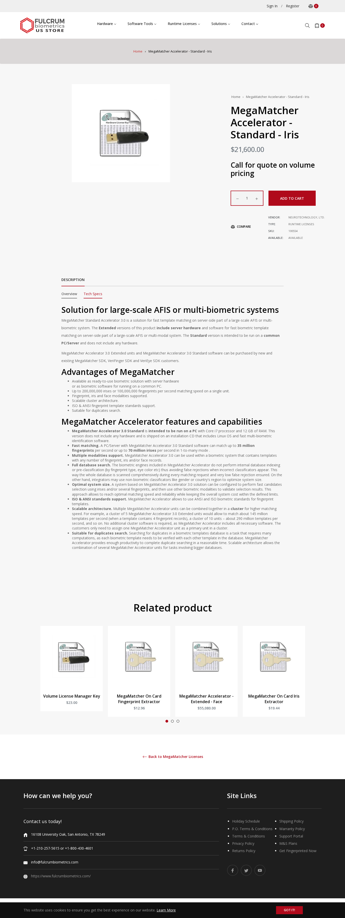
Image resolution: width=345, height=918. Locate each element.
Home (137, 51)
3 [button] (178, 721)
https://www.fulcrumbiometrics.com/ (61, 876)
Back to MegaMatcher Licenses (175, 757)
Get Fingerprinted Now (297, 850)
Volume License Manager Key (71, 696)
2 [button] (172, 721)
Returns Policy (243, 850)
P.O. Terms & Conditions (252, 828)
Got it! (289, 910)
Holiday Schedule (246, 821)
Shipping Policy (291, 821)
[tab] (69, 294)
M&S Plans (288, 843)
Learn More (166, 910)
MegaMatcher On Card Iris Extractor (274, 698)
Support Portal (291, 836)
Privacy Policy (243, 843)
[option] (71, 673)
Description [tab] (73, 279)
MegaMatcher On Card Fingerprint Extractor (139, 698)
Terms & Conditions (248, 836)
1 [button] (166, 721)
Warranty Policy (292, 828)
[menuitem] (106, 23)
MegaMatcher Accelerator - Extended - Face (206, 698)
